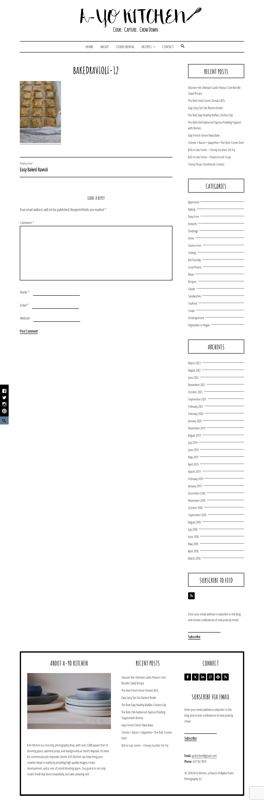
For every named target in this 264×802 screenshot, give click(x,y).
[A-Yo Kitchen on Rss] (225, 676)
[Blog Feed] (191, 595)
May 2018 (193, 544)
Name (24, 292)
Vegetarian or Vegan (199, 325)
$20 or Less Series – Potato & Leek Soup (209, 157)
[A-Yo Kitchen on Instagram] (210, 676)
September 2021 (197, 399)
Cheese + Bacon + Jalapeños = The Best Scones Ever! (216, 142)
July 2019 (192, 442)
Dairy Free (193, 216)
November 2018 (196, 500)
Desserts (192, 224)
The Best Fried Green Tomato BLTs (206, 100)
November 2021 (196, 385)
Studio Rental (125, 46)
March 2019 (194, 471)
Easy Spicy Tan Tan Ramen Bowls (205, 108)
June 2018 (193, 536)
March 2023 (194, 363)
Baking (191, 209)
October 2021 (195, 392)
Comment (26, 222)
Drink (191, 238)
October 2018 (195, 507)
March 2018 (194, 558)
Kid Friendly (194, 260)
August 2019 (194, 435)
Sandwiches (194, 296)
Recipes (147, 46)
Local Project (195, 267)
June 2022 (193, 377)
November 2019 (196, 428)
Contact (168, 46)
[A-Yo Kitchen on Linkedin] (202, 676)
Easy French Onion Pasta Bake (204, 135)
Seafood (192, 303)
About (104, 46)
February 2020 (195, 413)
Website (24, 318)
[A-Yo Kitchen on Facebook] (187, 676)
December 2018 (196, 493)
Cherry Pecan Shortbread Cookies (206, 164)
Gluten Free (194, 245)
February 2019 (195, 479)
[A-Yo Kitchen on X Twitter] (195, 676)
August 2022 (194, 370)
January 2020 (195, 421)
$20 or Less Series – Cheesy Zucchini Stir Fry (211, 150)
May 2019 (193, 457)
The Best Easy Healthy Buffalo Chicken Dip (210, 115)
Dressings (193, 231)
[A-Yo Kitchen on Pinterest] (218, 676)
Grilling (192, 252)
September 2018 (197, 515)
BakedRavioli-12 (96, 70)
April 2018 (193, 551)
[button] (183, 46)
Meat (191, 274)
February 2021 (195, 406)
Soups (191, 310)
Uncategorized (196, 318)
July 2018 (192, 529)
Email (24, 305)
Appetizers (193, 202)
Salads (191, 289)
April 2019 (193, 464)
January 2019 (195, 486)
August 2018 (194, 522)
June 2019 (193, 450)
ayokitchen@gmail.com (204, 755)
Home (89, 46)
